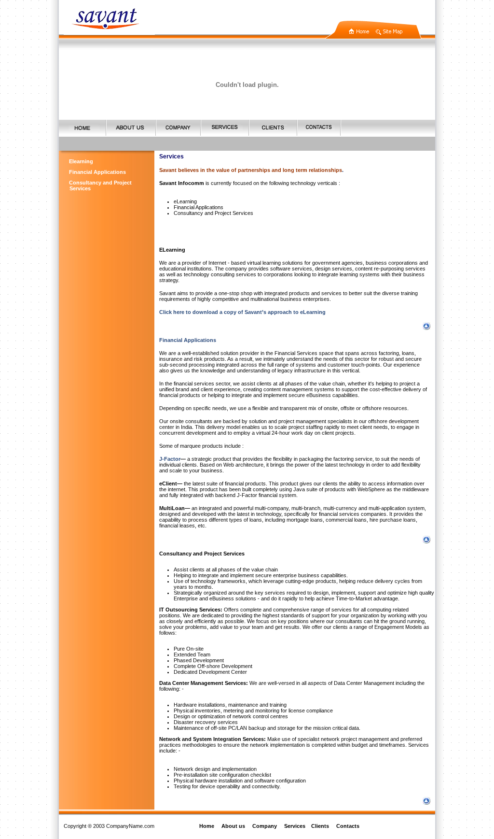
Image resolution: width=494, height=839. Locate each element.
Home (206, 826)
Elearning (81, 161)
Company (264, 826)
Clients (320, 826)
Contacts (347, 826)
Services (294, 826)
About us (233, 826)
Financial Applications (97, 172)
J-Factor (169, 459)
